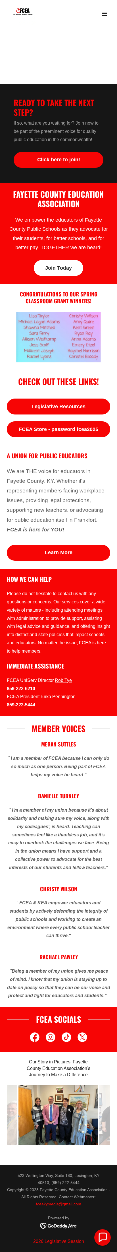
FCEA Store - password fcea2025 (58, 429)
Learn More (58, 552)
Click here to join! (58, 159)
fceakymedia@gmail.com (58, 1204)
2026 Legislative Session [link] (58, 1241)
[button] (104, 13)
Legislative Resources (58, 406)
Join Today (58, 268)
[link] (22, 13)
